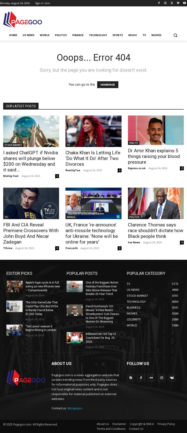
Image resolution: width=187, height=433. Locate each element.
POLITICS (134, 217)
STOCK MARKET (13, 145)
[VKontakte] (172, 378)
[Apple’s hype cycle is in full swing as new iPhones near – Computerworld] (14, 286)
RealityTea (72, 170)
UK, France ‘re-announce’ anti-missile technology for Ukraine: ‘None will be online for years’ (91, 233)
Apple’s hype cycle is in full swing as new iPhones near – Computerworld (43, 286)
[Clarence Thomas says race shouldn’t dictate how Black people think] (156, 203)
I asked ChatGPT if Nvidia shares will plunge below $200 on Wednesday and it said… (30, 161)
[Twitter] (171, 3)
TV (68, 145)
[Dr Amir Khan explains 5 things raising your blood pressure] (156, 130)
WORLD (71, 217)
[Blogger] (131, 378)
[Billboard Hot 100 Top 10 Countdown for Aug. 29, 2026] (75, 338)
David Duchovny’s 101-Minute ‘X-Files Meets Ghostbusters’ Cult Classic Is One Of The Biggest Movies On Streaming (102, 314)
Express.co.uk (136, 168)
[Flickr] (151, 378)
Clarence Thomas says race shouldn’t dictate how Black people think (155, 230)
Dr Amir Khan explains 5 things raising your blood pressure (154, 156)
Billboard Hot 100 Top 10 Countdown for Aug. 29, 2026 (101, 337)
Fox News (134, 242)
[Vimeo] (178, 3)
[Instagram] (165, 3)
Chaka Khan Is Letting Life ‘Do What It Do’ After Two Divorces (92, 158)
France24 (71, 248)
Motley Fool (10, 176)
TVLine (7, 248)
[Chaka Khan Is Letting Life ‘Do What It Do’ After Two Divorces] (93, 131)
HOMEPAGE (108, 84)
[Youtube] (184, 3)
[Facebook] (159, 3)
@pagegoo (75, 408)
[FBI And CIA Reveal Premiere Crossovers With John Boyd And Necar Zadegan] (31, 203)
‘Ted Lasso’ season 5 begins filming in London (41, 328)
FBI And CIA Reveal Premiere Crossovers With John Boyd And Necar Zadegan (31, 233)
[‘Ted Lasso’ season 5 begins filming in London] (14, 330)
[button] (175, 35)
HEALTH (133, 142)
